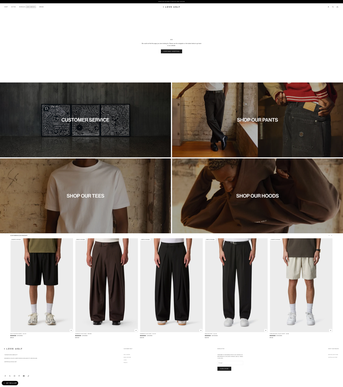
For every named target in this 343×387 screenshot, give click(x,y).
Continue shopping (171, 51)
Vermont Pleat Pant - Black (148, 333)
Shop (6, 7)
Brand (41, 7)
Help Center (127, 354)
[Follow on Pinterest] (19, 376)
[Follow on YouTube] (24, 376)
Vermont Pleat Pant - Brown (83, 333)
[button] (10, 383)
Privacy (126, 362)
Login (125, 359)
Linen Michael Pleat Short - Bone (279, 333)
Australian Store (332, 357)
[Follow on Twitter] (10, 376)
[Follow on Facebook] (5, 376)
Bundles (22, 7)
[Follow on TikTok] (28, 376)
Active (13, 7)
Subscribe (224, 368)
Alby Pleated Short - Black (18, 333)
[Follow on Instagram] (14, 376)
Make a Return (127, 357)
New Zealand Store (333, 354)
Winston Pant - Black (211, 333)
